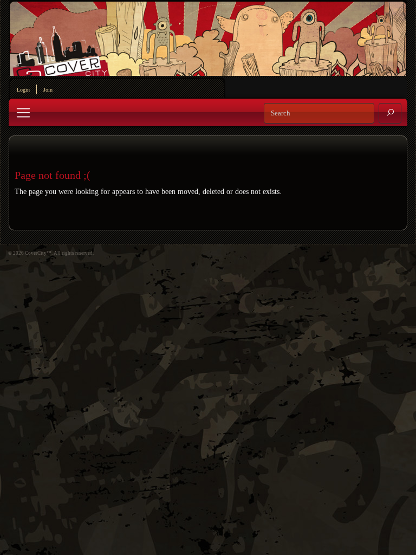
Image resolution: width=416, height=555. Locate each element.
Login (23, 90)
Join (48, 90)
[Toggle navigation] (23, 112)
